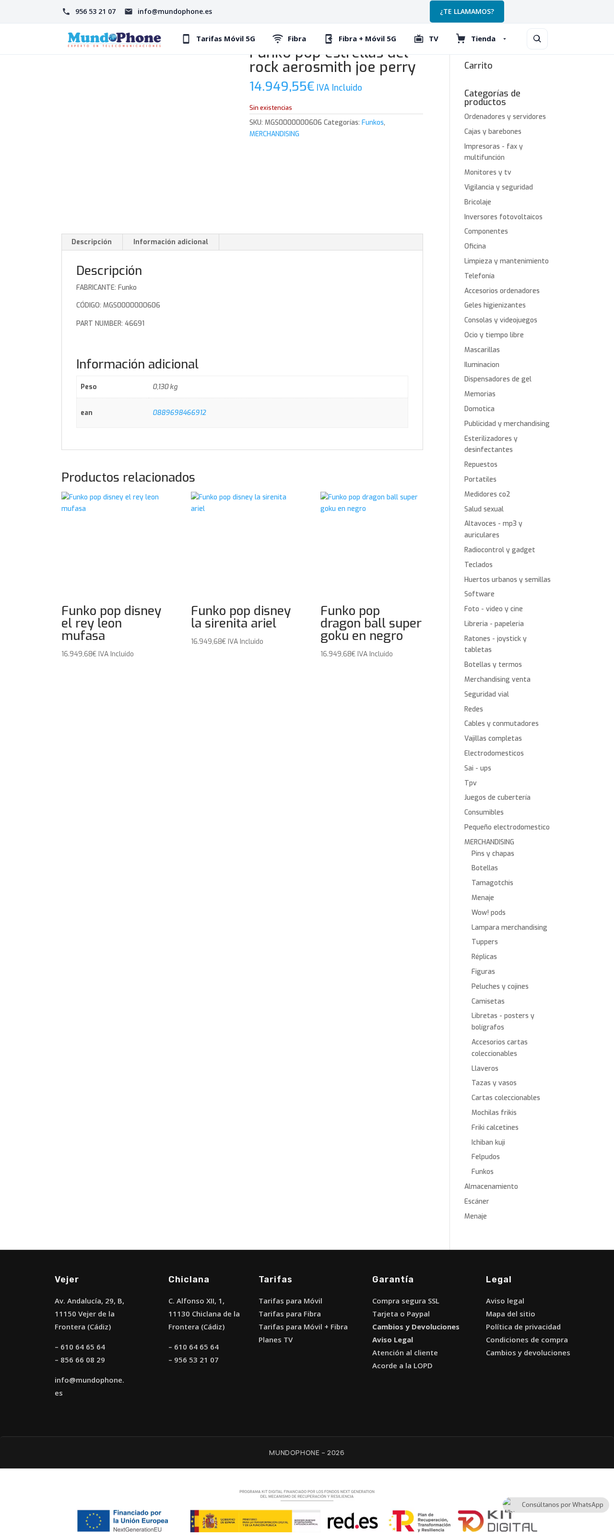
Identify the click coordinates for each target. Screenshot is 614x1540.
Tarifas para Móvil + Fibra (303, 1326)
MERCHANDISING (274, 134)
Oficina (475, 246)
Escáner (476, 1201)
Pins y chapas (493, 853)
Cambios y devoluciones (528, 1352)
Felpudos (486, 1156)
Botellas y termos (493, 664)
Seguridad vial (486, 694)
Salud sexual (484, 509)
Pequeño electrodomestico (507, 827)
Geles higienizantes (495, 305)
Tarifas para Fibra (290, 1313)
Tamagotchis (492, 883)
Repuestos (480, 464)
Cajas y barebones (492, 131)
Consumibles (484, 812)
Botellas (485, 868)
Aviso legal (505, 1300)
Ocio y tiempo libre (494, 335)
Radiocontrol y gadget (499, 550)
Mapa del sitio (510, 1313)
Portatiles (480, 479)
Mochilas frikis (494, 1112)
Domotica (479, 409)
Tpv (470, 783)
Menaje (483, 897)
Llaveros (485, 1068)
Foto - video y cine (493, 609)
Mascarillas (482, 350)
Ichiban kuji (488, 1142)
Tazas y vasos (494, 1083)
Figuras (483, 971)
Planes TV (276, 1339)
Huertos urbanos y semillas (507, 579)
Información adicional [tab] (170, 242)
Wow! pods (489, 912)
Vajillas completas (493, 738)
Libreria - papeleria (494, 623)
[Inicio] (114, 39)
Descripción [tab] (91, 242)
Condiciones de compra (527, 1339)
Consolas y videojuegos (500, 320)
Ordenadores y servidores (505, 116)
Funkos (373, 122)
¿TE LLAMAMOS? (467, 11)
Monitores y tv (487, 172)
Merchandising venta (497, 679)
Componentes (486, 231)
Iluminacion (481, 364)
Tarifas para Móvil (290, 1300)
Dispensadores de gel (497, 379)
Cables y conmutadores (501, 723)
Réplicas (484, 956)
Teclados (478, 564)
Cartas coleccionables (506, 1097)
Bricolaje (477, 202)
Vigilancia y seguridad (498, 187)
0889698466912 (179, 412)
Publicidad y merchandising (507, 423)
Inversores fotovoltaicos (503, 217)
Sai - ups (477, 768)
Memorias (480, 394)
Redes (473, 709)
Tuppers (485, 942)
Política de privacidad (523, 1326)
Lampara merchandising (509, 927)
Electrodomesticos (494, 753)
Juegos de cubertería (497, 797)
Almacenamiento (491, 1186)
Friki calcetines (495, 1127)
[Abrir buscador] (537, 38)
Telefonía (479, 276)
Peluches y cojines (500, 986)
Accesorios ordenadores (502, 291)
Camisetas (488, 1001)
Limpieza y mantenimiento (506, 261)
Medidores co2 (487, 494)
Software (479, 594)
